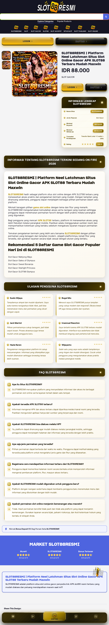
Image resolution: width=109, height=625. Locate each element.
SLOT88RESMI (15, 194)
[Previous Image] (14, 74)
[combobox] (51, 17)
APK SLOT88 (44, 220)
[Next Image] (55, 74)
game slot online (41, 207)
